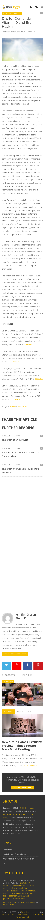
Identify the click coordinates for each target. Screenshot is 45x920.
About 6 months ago (10, 902)
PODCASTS (10, 675)
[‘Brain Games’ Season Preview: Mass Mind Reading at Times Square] (22, 694)
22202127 (39, 379)
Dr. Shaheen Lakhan (28, 808)
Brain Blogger (26, 912)
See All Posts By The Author (15, 654)
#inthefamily (31, 891)
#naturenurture (18, 893)
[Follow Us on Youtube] (38, 666)
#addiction (7, 885)
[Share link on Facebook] (27, 666)
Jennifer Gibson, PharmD (14, 31)
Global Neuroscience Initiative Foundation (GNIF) (21, 914)
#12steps (7, 888)
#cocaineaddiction (19, 888)
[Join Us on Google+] (16, 666)
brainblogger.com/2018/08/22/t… (16, 896)
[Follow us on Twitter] (6, 666)
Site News (8, 711)
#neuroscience (9, 891)
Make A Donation (22, 787)
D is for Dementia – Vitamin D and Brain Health (18, 22)
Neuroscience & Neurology (12, 13)
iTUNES (29, 675)
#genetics (7, 893)
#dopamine (21, 891)
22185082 (14, 361)
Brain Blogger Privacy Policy (14, 854)
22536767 (17, 399)
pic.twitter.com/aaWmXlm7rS (15, 898)
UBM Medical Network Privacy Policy (18, 859)
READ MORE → (30, 765)
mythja (13, 406)
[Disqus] (22, 515)
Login (5, 863)
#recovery (29, 893)
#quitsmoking (28, 885)
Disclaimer (7, 849)
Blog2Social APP (8, 904)
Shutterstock (22, 406)
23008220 (28, 344)
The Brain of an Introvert (15, 439)
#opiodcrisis (17, 885)
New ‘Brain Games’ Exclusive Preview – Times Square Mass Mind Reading (22, 745)
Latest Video (8, 682)
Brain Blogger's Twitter (28, 902)
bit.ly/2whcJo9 (24, 883)
